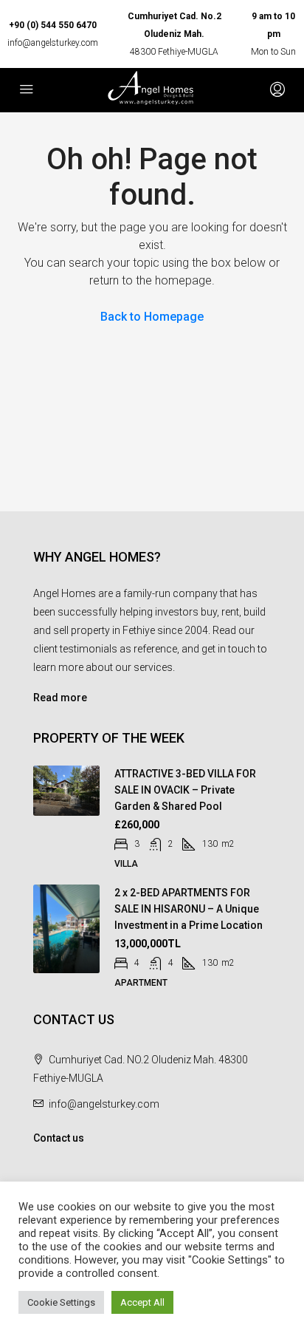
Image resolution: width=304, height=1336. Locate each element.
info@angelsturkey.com (52, 43)
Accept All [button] (142, 1302)
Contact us (58, 1138)
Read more (60, 697)
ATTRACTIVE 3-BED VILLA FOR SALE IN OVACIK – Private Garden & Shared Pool (185, 790)
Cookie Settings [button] (61, 1302)
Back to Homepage (152, 317)
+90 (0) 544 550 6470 (53, 25)
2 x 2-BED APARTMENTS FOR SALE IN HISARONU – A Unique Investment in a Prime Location (188, 909)
